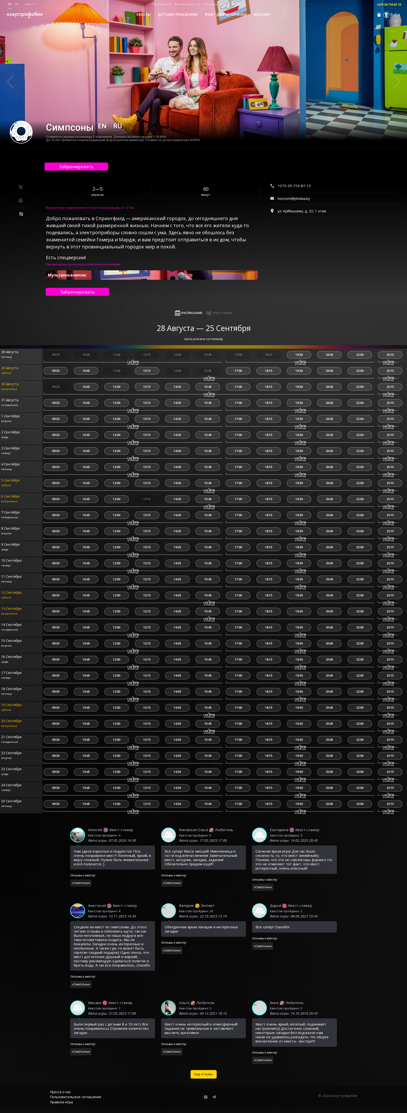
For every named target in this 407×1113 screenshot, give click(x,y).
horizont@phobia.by (294, 198)
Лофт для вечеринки (226, 15)
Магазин (262, 15)
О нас (224, 4)
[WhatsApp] (21, 200)
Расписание (192, 313)
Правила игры (61, 1102)
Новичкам (210, 4)
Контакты (238, 4)
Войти (395, 15)
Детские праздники (178, 15)
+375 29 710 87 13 (389, 4)
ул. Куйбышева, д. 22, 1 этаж (302, 211)
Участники (222, 313)
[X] (21, 187)
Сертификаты (162, 4)
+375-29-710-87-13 (294, 185)
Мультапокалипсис (67, 275)
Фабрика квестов (188, 4)
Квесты (143, 15)
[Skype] (21, 214)
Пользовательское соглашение (75, 1097)
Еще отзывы (203, 1074)
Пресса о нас (60, 1092)
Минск (29, 4)
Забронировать (76, 166)
